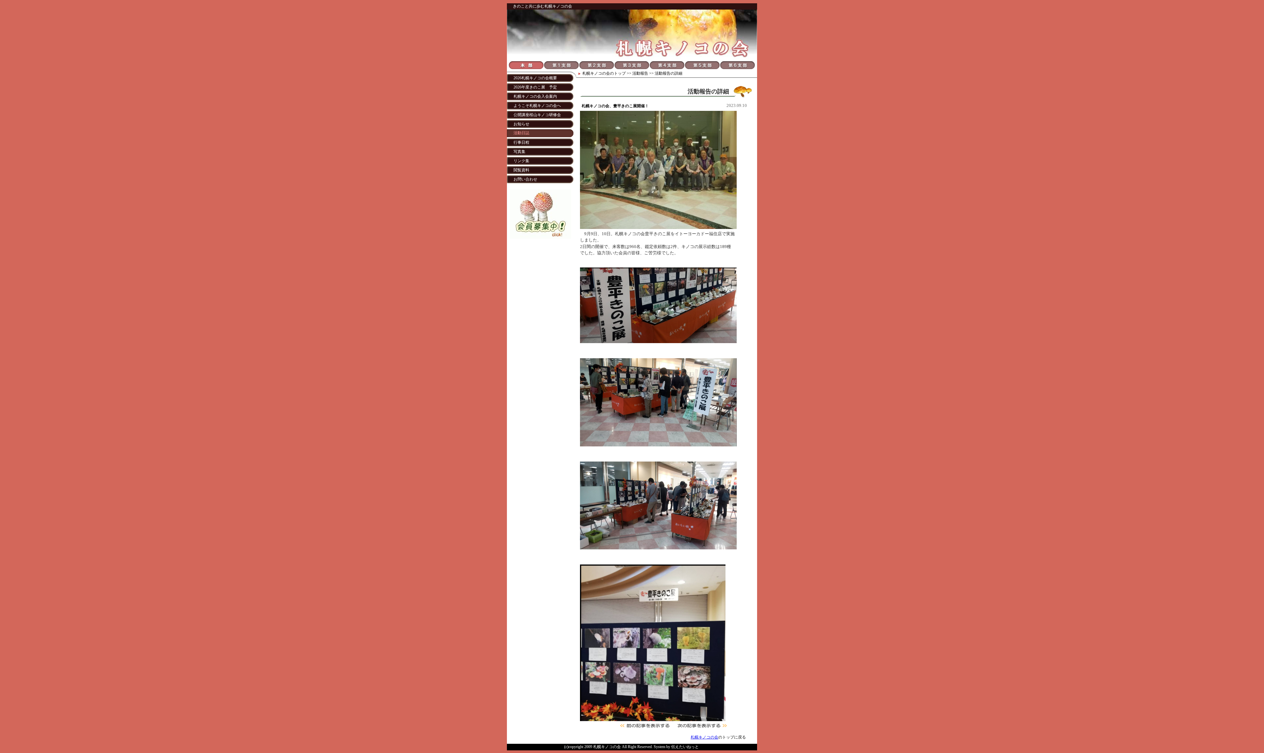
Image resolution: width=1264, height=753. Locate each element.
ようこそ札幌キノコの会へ (537, 105)
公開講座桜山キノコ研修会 (537, 115)
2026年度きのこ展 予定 (535, 87)
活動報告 (640, 73)
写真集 (519, 151)
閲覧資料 (521, 170)
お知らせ (521, 124)
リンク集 (521, 161)
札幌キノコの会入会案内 (535, 96)
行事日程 (521, 142)
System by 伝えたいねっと (676, 746)
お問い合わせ (525, 179)
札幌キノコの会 (596, 73)
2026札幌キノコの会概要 (535, 78)
